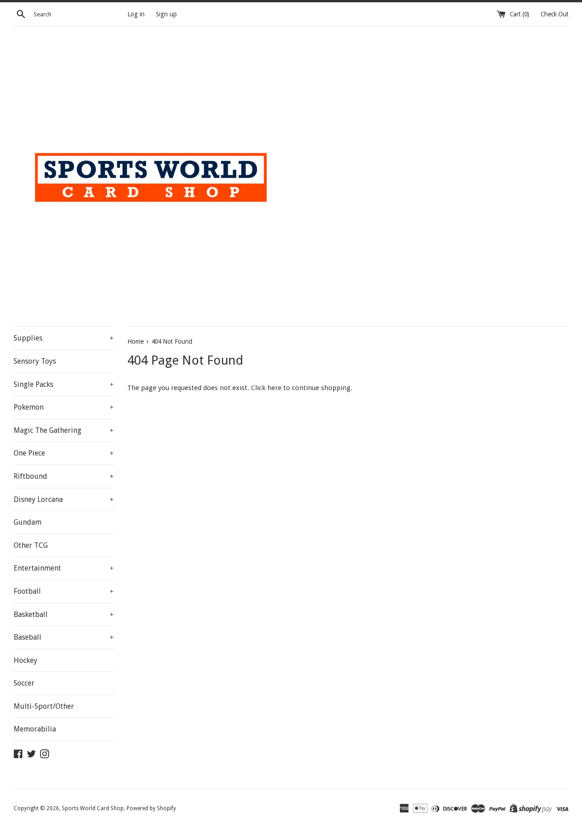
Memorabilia (35, 729)
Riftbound (64, 476)
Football (64, 591)
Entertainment (64, 568)
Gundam (27, 522)
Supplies (64, 338)
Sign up (166, 14)
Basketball (64, 614)
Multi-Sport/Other (44, 706)
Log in (136, 14)
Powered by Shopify (151, 808)
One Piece (64, 453)
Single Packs (64, 384)
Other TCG (31, 545)
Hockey (25, 660)
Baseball (64, 637)
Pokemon (64, 407)
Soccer (24, 683)
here (274, 388)
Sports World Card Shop (93, 808)
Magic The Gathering (64, 430)
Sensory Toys (35, 361)
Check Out (554, 14)
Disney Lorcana (64, 499)
